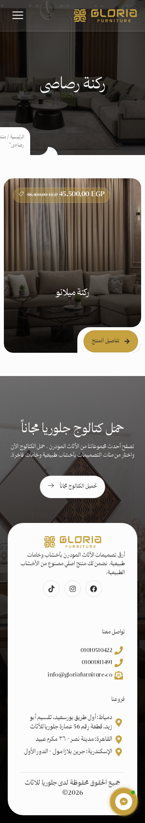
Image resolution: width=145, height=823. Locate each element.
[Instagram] (72, 588)
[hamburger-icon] (18, 15)
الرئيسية (17, 137)
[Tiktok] (51, 588)
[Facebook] (93, 588)
